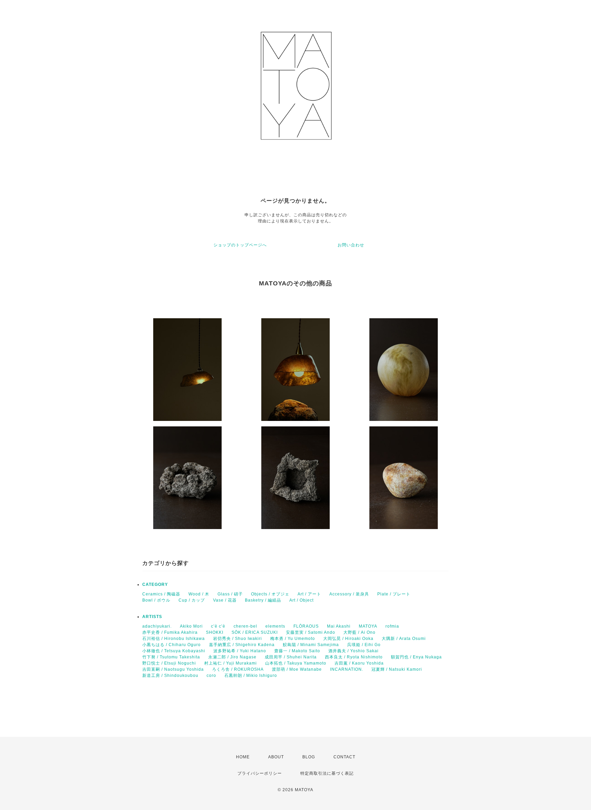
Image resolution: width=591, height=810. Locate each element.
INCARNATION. (346, 669)
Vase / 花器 (225, 600)
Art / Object (301, 600)
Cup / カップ (192, 600)
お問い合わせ (351, 245)
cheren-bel (245, 626)
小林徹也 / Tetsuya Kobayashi (173, 650)
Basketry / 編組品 (263, 600)
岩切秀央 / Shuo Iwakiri (237, 638)
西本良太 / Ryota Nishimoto (354, 657)
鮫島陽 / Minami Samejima (311, 644)
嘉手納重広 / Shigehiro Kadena (242, 644)
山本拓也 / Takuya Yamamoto (295, 663)
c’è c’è (218, 626)
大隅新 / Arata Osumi (404, 638)
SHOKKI (214, 632)
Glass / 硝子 (230, 594)
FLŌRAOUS (306, 626)
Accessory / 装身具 (349, 594)
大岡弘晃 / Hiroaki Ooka (348, 638)
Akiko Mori (191, 626)
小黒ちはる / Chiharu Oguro (171, 644)
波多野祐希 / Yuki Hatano (239, 650)
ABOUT (276, 757)
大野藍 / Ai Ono (359, 632)
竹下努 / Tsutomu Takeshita (171, 657)
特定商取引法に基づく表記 (327, 773)
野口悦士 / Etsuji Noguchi (169, 663)
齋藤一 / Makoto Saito (297, 650)
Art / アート (309, 594)
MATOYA (368, 626)
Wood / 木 (198, 594)
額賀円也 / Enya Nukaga (416, 657)
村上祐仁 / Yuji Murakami (230, 663)
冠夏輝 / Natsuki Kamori (396, 669)
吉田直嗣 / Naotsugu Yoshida (173, 669)
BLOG (308, 757)
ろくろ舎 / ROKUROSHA (238, 669)
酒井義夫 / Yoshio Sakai (353, 650)
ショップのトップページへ (240, 245)
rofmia (392, 626)
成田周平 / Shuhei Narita (291, 657)
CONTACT (344, 757)
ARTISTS (152, 616)
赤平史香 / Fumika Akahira (170, 632)
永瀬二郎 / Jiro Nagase (232, 657)
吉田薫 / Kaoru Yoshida (359, 663)
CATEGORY (155, 584)
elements (275, 626)
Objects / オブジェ (270, 594)
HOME (243, 757)
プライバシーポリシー (259, 773)
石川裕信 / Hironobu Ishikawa (173, 638)
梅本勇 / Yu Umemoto (292, 638)
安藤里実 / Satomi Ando (310, 632)
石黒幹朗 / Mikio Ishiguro (250, 675)
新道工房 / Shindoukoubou (170, 675)
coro (211, 675)
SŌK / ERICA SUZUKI (255, 632)
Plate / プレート (393, 594)
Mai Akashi (339, 626)
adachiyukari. (157, 626)
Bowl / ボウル (156, 600)
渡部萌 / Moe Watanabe (297, 669)
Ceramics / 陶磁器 (161, 594)
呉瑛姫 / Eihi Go (364, 644)
